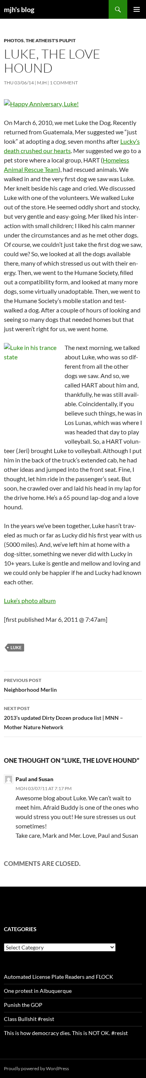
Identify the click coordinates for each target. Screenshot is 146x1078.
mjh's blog (19, 9)
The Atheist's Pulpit (51, 40)
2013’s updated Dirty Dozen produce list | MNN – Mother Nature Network (63, 717)
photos (14, 40)
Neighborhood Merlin (30, 685)
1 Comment (64, 83)
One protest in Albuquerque (38, 990)
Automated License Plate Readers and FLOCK (58, 976)
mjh (42, 83)
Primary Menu (136, 9)
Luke (16, 647)
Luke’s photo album (30, 600)
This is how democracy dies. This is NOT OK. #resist (66, 1033)
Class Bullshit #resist (29, 1019)
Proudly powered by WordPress (36, 1068)
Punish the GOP (23, 1004)
